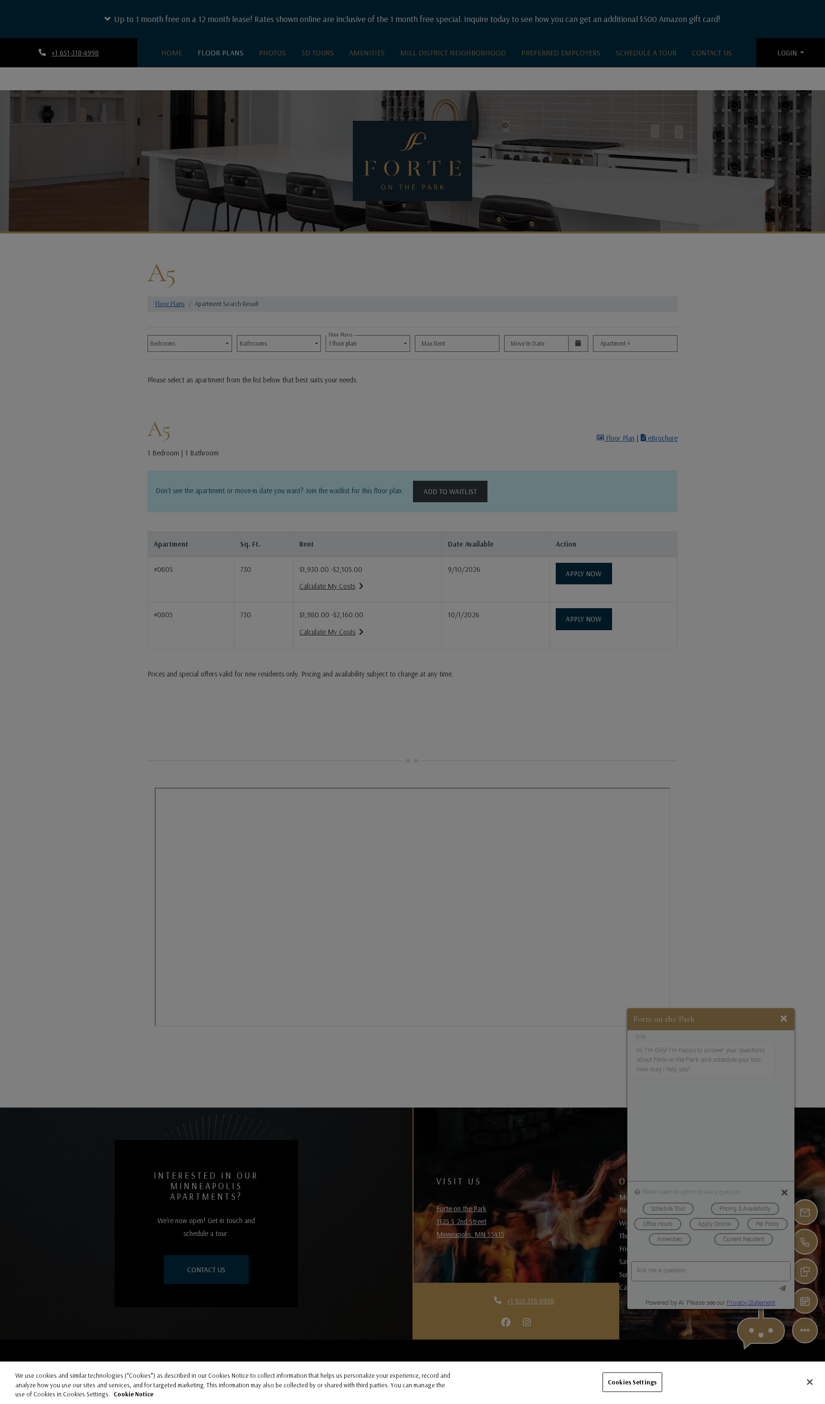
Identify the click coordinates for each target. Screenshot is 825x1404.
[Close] (809, 1382)
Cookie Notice (133, 1394)
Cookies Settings (632, 1381)
